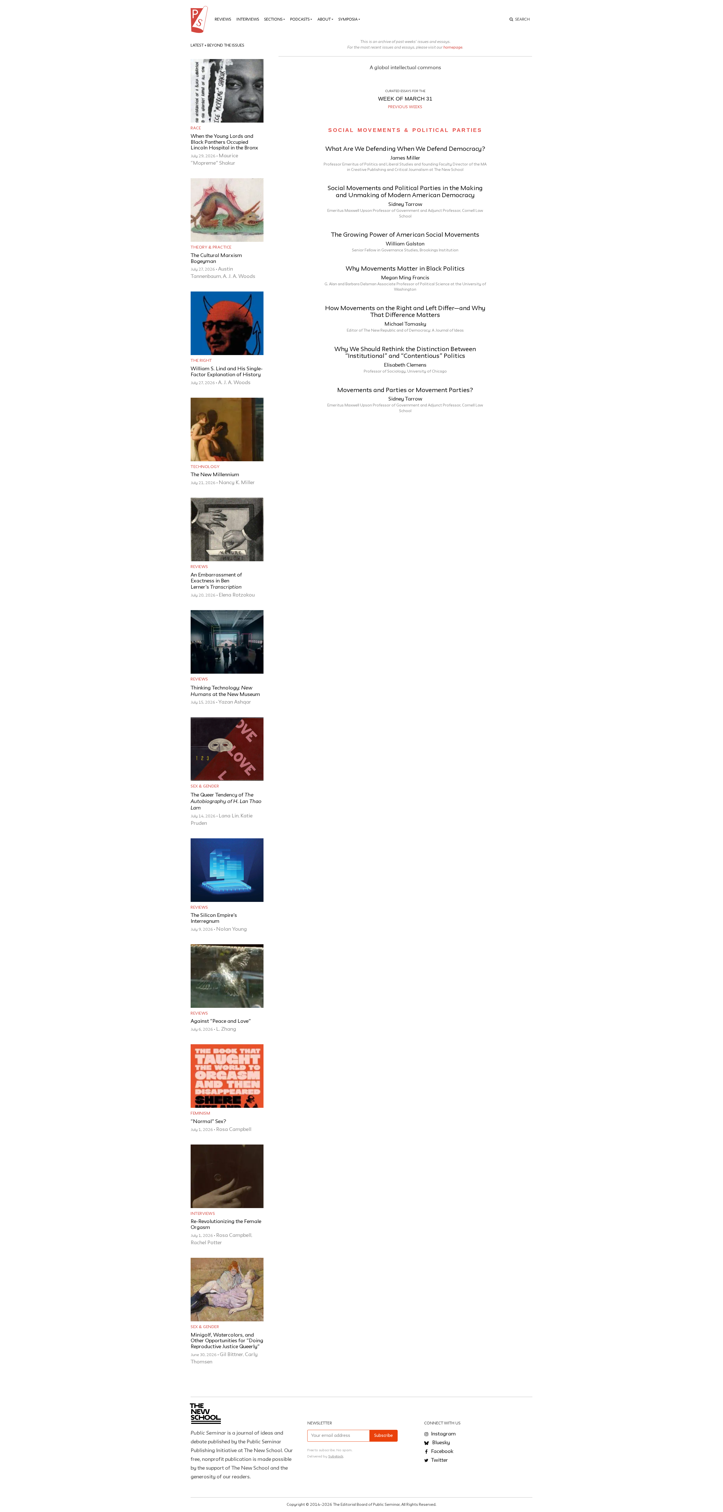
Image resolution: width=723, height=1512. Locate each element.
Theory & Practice (211, 247)
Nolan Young (231, 929)
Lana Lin (229, 816)
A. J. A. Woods (239, 276)
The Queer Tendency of (226, 801)
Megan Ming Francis (405, 278)
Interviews (247, 19)
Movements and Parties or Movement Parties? (405, 390)
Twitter (439, 1460)
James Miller (405, 158)
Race (196, 128)
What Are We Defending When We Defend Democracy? (405, 149)
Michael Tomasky (405, 324)
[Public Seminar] (200, 19)
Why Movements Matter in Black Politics (405, 269)
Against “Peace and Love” (221, 1021)
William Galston (405, 244)
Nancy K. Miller (237, 482)
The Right (201, 360)
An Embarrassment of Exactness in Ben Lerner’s (216, 581)
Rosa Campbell (233, 1129)
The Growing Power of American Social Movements (405, 235)
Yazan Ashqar (234, 702)
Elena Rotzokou (237, 595)
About (324, 19)
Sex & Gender (205, 786)
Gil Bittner (231, 1354)
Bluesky (440, 1443)
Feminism (200, 1113)
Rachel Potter (206, 1243)
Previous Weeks (405, 107)
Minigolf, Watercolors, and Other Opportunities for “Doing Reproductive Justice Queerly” (227, 1341)
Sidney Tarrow (405, 204)
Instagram (443, 1434)
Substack (335, 1456)
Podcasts (300, 19)
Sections (273, 19)
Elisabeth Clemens (405, 365)
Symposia (348, 19)
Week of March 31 (405, 99)
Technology (205, 467)
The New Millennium (215, 475)
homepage (452, 47)
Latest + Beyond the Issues (217, 45)
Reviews (223, 19)
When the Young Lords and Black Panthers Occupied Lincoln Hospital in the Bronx (224, 142)
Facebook (441, 1451)
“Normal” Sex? (208, 1121)
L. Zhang (226, 1029)
